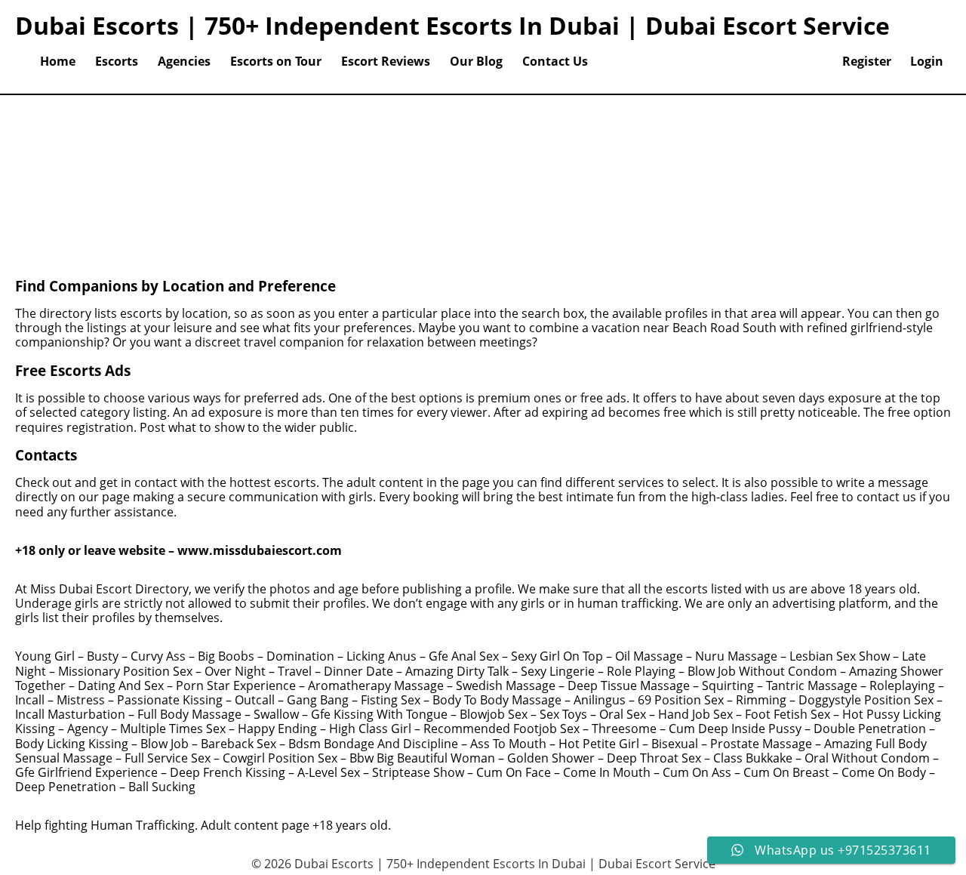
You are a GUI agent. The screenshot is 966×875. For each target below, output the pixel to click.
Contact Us (555, 61)
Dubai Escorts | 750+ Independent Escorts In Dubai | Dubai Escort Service (452, 25)
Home (57, 61)
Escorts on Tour (275, 61)
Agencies (184, 61)
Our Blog (476, 61)
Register (866, 61)
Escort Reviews (385, 61)
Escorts (116, 61)
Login (926, 61)
